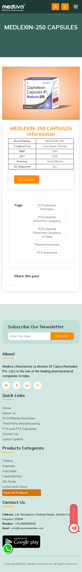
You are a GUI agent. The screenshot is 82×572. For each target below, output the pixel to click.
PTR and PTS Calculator (19, 429)
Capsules (8, 466)
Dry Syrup (9, 481)
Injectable (9, 471)
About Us (9, 413)
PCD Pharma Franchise (18, 418)
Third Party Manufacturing (21, 423)
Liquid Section (12, 476)
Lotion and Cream (14, 487)
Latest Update (12, 439)
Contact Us (10, 434)
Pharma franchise (47, 244)
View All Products (15, 492)
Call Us (55, 6)
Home (6, 408)
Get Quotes (65, 6)
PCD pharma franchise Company (47, 219)
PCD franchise (47, 252)
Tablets (7, 461)
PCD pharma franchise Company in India (47, 232)
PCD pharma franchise (47, 207)
